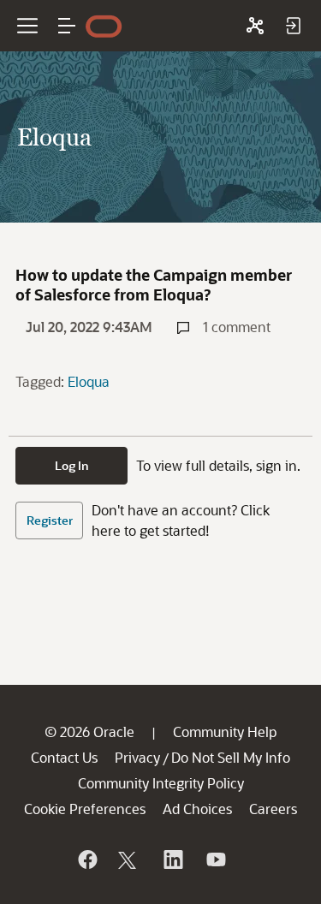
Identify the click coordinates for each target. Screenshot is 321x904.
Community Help (224, 731)
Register (50, 520)
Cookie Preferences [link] (85, 809)
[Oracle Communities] (255, 25)
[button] (67, 26)
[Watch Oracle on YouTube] (215, 859)
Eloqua (89, 381)
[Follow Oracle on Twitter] (129, 859)
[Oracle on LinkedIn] (172, 859)
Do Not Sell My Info (230, 757)
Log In (72, 465)
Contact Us (64, 757)
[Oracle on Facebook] (86, 859)
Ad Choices (197, 809)
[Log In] (293, 25)
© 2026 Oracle (89, 731)
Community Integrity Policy (161, 783)
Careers (273, 809)
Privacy (137, 757)
